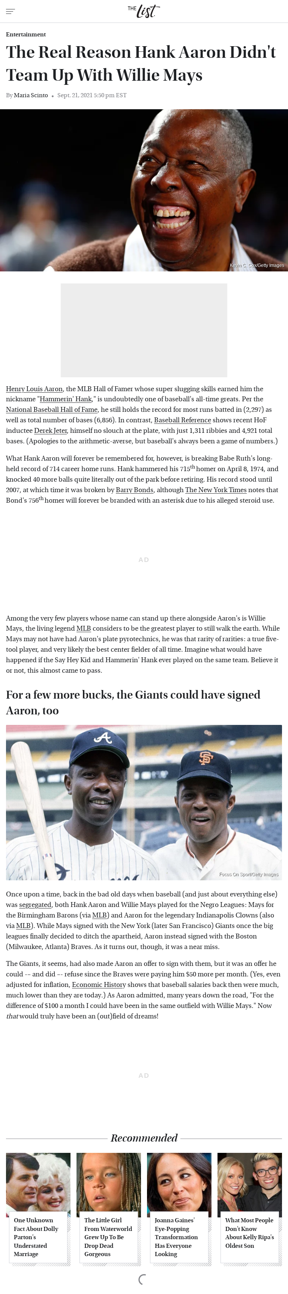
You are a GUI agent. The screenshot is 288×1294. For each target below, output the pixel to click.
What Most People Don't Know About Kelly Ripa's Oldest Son (249, 1233)
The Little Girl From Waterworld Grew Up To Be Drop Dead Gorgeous (108, 1237)
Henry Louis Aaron (34, 389)
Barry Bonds (134, 490)
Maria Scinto (31, 95)
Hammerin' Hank (66, 399)
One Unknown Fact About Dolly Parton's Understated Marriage (36, 1237)
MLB (83, 629)
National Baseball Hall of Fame (52, 410)
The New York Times (216, 490)
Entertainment (26, 35)
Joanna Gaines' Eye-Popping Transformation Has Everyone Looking (176, 1237)
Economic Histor (97, 985)
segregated (35, 905)
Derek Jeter (50, 431)
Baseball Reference (182, 420)
